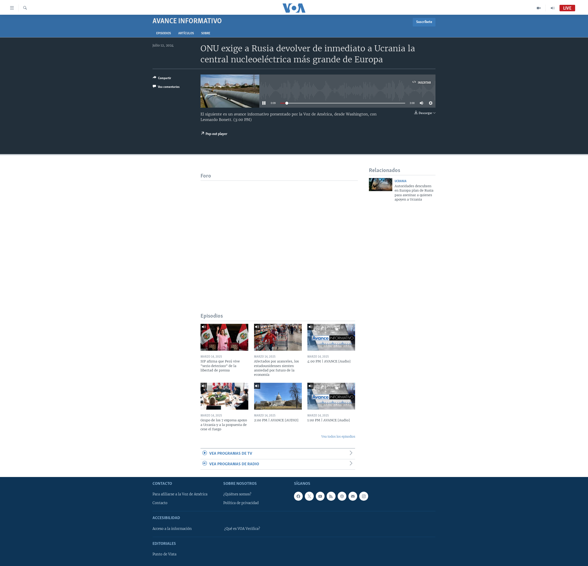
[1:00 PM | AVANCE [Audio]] (331, 396)
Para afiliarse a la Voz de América (180, 494)
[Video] (539, 8)
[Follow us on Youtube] (320, 496)
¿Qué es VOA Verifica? (242, 529)
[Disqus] (279, 238)
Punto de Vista (164, 554)
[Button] (162, 79)
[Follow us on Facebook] (298, 496)
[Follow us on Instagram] (363, 496)
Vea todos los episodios (338, 437)
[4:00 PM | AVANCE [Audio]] (331, 337)
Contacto (160, 503)
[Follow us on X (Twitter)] (309, 496)
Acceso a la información (172, 529)
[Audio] (553, 8)
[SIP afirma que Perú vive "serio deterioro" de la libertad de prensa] (224, 337)
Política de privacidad (241, 503)
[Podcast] (342, 496)
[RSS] (331, 496)
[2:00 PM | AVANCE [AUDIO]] (278, 396)
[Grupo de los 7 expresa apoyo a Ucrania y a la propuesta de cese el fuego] (224, 396)
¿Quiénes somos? (237, 494)
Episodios (163, 33)
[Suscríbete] (352, 496)
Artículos (186, 33)
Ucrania (401, 181)
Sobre (205, 33)
